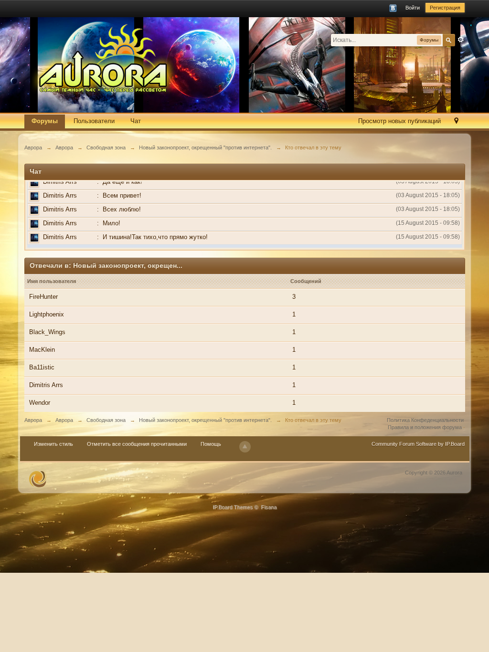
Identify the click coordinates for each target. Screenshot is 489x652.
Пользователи (94, 121)
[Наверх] (245, 446)
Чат (135, 121)
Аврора (33, 420)
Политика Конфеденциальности (425, 420)
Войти (412, 8)
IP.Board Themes (233, 507)
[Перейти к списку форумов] (107, 58)
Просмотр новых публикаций (399, 121)
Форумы (45, 121)
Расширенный (461, 39)
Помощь (211, 444)
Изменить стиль (53, 444)
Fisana (268, 507)
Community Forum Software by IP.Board (418, 444)
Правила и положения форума (425, 427)
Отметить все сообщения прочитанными (137, 444)
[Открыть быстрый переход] (456, 121)
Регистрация (445, 8)
